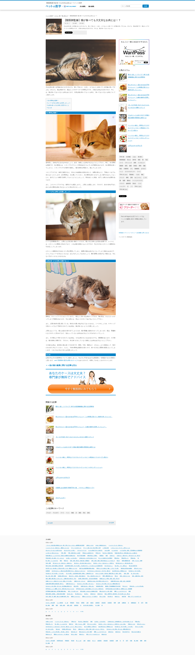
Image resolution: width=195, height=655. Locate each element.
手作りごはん (138, 186)
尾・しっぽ (78, 640)
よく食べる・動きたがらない (52, 553)
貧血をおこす (49, 634)
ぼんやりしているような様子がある (54, 550)
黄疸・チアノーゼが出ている (134, 596)
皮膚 (119, 602)
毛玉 (146, 159)
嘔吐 (61, 560)
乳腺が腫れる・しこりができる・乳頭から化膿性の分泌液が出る (60, 555)
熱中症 (134, 159)
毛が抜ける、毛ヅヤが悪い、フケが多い (124, 626)
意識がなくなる (131, 624)
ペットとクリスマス (137, 180)
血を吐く (86, 594)
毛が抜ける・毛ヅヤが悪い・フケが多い (55, 573)
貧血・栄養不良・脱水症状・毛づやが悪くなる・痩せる (117, 594)
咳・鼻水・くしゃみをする (52, 560)
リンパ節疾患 (60, 602)
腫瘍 (53, 605)
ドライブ (122, 183)
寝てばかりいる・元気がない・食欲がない (62, 563)
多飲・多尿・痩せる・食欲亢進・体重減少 (79, 560)
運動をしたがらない (75, 596)
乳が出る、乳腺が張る (83, 621)
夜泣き (118, 560)
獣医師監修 (122, 159)
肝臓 (146, 602)
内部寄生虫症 (60, 640)
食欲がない (117, 596)
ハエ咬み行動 (106, 547)
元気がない (112, 555)
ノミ (131, 186)
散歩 (121, 168)
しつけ (145, 177)
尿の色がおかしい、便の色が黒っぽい (124, 563)
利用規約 (121, 232)
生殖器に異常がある (62, 576)
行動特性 (126, 168)
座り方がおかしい (109, 565)
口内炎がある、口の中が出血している (87, 558)
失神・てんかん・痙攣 (137, 560)
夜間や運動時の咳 (126, 560)
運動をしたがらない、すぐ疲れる (61, 634)
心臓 (87, 602)
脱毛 (88, 512)
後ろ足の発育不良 (133, 565)
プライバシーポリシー (130, 232)
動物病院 (137, 168)
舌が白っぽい (70, 594)
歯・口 (93, 640)
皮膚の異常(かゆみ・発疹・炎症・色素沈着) (121, 581)
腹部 (57, 605)
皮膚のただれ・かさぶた (79, 581)
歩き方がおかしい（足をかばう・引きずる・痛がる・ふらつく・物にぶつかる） (64, 626)
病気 (135, 162)
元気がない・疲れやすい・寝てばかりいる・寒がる (128, 555)
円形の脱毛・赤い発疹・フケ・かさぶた (55, 558)
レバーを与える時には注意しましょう (58, 103)
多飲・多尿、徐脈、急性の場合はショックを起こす (103, 560)
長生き (134, 183)
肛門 (142, 602)
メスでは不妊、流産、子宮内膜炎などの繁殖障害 (131, 550)
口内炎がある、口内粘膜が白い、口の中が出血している (120, 621)
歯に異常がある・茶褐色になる (119, 570)
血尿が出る (100, 594)
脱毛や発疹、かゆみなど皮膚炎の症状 (89, 591)
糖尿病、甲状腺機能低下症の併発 (112, 586)
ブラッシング (128, 162)
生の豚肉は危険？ (52, 100)
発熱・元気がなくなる (125, 576)
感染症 (91, 602)
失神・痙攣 (48, 563)
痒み (84, 512)
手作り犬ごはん (123, 174)
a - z (77, 611)
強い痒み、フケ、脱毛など (121, 565)
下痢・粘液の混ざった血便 (74, 553)
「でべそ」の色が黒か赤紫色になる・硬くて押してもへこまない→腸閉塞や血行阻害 (65, 545)
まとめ (49, 107)
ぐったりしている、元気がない (62, 621)
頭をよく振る (103, 596)
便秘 (107, 555)
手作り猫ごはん (123, 189)
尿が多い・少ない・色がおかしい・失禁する (103, 563)
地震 (124, 180)
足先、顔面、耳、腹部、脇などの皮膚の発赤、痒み (57, 596)
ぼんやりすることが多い (69, 550)
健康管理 (128, 183)
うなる (137, 174)
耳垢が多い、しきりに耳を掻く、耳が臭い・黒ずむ (57, 631)
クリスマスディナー (130, 171)
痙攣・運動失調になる (108, 576)
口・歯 (66, 602)
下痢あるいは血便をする (87, 553)
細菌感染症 (133, 602)
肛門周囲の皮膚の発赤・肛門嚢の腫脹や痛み (56, 591)
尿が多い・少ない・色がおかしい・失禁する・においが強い (112, 624)
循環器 (82, 602)
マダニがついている (81, 550)
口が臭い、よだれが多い (100, 621)
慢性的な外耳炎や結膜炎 (126, 568)
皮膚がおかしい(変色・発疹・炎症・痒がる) (109, 578)
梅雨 (127, 177)
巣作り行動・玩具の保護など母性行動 (54, 565)
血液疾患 (76, 605)
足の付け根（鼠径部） (88, 605)
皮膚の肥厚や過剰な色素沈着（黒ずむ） (55, 583)
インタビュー (141, 162)
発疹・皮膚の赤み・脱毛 (137, 576)
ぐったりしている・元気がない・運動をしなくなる (57, 547)
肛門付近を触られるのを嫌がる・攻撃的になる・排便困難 (119, 588)
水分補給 (128, 156)
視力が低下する (126, 631)
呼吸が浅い (116, 558)
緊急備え (131, 174)
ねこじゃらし (138, 177)
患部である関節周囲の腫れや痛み (86, 568)
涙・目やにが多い (50, 629)
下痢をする (98, 553)
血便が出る (92, 594)
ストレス (122, 177)
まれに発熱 (107, 550)
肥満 (140, 165)
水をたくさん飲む (139, 626)
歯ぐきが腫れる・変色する (90, 626)
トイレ (139, 183)
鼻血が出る (104, 634)
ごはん (134, 156)
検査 (72, 512)
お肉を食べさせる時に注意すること (58, 105)
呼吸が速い (133, 558)
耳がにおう (125, 586)
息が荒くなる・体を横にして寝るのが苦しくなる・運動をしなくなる (61, 568)
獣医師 (121, 165)
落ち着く (140, 156)
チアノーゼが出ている (76, 547)
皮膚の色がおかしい (70, 583)
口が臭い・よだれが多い (71, 558)
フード (62, 512)
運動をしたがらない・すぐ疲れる (90, 596)
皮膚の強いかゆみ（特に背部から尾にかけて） (98, 581)
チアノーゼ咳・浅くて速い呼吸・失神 (92, 547)
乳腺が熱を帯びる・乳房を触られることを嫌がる (126, 553)
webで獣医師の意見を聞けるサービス (66, 360)
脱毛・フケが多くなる (73, 591)
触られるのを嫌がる (136, 631)
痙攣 (115, 602)
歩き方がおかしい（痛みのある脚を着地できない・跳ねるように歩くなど (68, 570)
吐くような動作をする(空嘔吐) (105, 558)
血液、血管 (69, 605)
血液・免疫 (62, 605)
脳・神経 (48, 605)
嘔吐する (66, 560)
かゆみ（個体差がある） (101, 545)
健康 (130, 165)
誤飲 (131, 177)
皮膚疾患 (124, 602)
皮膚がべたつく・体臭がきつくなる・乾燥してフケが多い (59, 581)
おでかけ (143, 168)
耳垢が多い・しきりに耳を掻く (137, 586)
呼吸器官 (72, 602)
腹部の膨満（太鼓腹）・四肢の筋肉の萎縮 (55, 594)
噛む (142, 174)
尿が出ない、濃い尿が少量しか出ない (82, 563)
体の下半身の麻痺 (81, 555)
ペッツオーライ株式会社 (125, 237)
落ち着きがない (78, 594)
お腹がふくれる (89, 545)
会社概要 (138, 232)
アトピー (49, 512)
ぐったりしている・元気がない (116, 545)
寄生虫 (77, 602)
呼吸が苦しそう (125, 558)
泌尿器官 (97, 602)
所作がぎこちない (138, 568)
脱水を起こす (74, 631)
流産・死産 (126, 573)
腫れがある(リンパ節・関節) (106, 591)
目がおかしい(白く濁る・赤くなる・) (85, 583)
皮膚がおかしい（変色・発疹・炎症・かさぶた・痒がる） (91, 629)
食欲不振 (124, 596)
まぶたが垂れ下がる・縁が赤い (95, 550)
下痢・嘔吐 (63, 553)
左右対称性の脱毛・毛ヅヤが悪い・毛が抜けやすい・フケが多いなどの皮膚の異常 (84, 565)
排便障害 (48, 570)
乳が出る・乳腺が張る (108, 553)
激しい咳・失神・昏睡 (51, 576)
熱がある (58, 629)
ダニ (131, 168)
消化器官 (104, 602)
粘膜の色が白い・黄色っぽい (87, 586)
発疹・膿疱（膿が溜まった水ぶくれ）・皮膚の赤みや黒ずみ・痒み (61, 578)
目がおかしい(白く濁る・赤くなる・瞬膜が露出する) (108, 583)
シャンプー (122, 186)
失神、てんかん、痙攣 (80, 624)
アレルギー (56, 512)
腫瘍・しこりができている (120, 591)
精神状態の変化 (99, 586)
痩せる (116, 576)
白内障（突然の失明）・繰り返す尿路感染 (88, 578)
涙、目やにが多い (135, 573)
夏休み (128, 180)
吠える (129, 159)
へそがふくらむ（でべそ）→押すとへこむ (120, 547)
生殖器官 (110, 602)
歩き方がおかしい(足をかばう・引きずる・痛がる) (98, 570)
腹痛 (130, 591)
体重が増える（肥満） (92, 555)
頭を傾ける (110, 596)
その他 (81, 611)
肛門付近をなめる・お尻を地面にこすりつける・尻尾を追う (90, 588)
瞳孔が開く (76, 586)
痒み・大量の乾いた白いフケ (94, 576)
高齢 (144, 165)
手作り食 (122, 156)
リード (121, 162)
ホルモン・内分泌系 (50, 602)
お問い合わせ (145, 232)
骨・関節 (97, 605)
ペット (67, 512)
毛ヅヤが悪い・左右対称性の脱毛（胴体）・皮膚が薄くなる (79, 573)
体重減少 (102, 555)
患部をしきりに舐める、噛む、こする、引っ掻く (107, 568)
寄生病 (72, 640)
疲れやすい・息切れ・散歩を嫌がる (77, 576)
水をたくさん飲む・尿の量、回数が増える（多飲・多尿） (108, 573)
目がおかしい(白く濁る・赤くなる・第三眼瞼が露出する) (59, 586)
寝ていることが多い (91, 624)
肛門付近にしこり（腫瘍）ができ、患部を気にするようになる (60, 588)
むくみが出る (115, 550)
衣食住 (135, 165)
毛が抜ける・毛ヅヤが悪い (135, 570)
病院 (80, 512)
